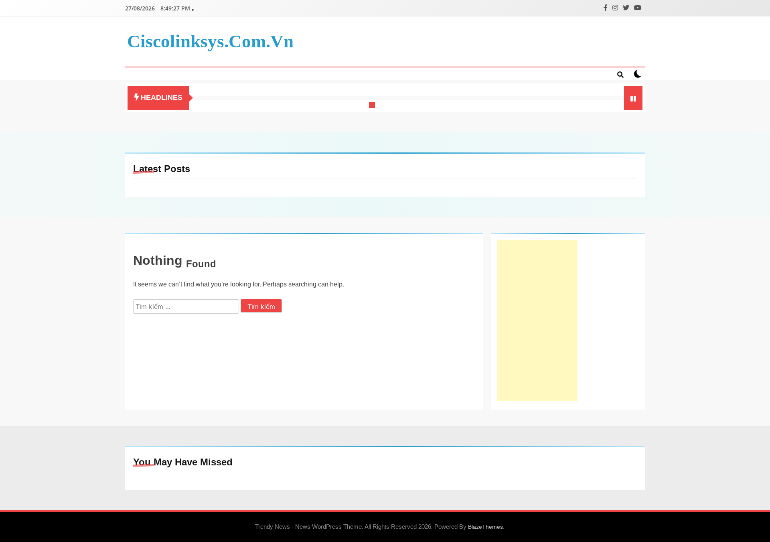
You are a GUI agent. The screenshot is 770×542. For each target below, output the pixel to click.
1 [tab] (373, 106)
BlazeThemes (485, 527)
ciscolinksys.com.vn (210, 41)
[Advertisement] (537, 320)
